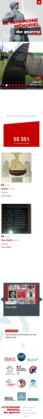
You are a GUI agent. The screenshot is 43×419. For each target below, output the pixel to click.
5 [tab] (15, 85)
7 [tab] (21, 85)
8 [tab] (24, 85)
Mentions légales (29, 413)
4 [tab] (12, 85)
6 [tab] (18, 85)
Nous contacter (29, 407)
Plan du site (27, 410)
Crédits (26, 416)
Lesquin (36, 82)
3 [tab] (9, 85)
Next (41, 299)
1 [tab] (3, 85)
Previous (1, 299)
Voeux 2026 (10, 307)
